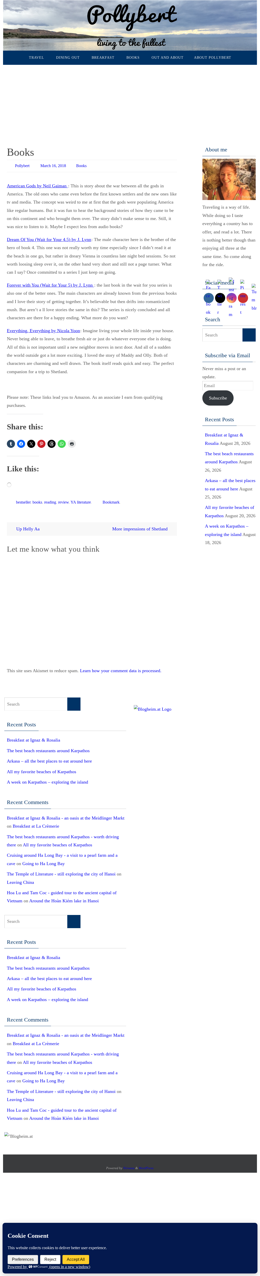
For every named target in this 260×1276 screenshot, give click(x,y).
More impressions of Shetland (140, 526)
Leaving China (20, 879)
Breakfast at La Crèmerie (36, 823)
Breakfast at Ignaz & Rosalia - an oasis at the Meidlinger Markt (65, 815)
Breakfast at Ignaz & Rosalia (33, 737)
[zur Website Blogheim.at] (152, 707)
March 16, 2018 (53, 165)
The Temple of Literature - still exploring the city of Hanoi (61, 871)
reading (50, 500)
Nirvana (129, 1165)
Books (81, 165)
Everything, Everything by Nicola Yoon (43, 329)
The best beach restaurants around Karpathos (48, 748)
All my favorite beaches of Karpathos (41, 769)
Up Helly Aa (27, 526)
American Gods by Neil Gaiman (37, 184)
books (37, 500)
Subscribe (218, 398)
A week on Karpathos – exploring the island (47, 779)
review (63, 500)
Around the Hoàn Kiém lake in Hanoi (64, 898)
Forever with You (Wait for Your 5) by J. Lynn (50, 283)
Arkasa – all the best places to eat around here (49, 758)
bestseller (23, 500)
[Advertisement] (130, 102)
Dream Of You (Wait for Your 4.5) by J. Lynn (49, 238)
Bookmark (111, 500)
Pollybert (22, 165)
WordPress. (146, 1165)
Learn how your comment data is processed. (120, 668)
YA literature (81, 500)
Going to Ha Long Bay (43, 861)
